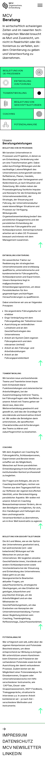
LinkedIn (12, 754)
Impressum (14, 735)
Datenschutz (17, 741)
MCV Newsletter (21, 747)
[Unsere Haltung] (39, 72)
